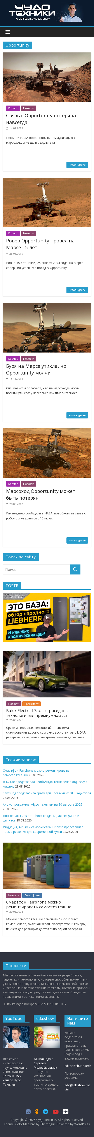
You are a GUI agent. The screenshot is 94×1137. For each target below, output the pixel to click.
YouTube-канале (12, 1078)
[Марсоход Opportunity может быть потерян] (47, 430)
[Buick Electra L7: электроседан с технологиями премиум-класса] (47, 653)
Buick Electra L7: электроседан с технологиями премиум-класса (37, 713)
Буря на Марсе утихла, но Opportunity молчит (36, 369)
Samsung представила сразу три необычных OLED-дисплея (47, 793)
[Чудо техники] (47, 4)
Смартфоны (32, 895)
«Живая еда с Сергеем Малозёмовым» (45, 1063)
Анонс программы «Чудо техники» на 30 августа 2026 (42, 804)
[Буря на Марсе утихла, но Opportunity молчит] (47, 305)
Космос (13, 108)
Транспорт (31, 704)
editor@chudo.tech (77, 1066)
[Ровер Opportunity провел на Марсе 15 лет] (47, 180)
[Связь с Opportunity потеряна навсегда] (47, 55)
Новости (28, 108)
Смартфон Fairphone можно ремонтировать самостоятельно (38, 904)
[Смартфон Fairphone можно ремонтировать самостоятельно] (47, 845)
